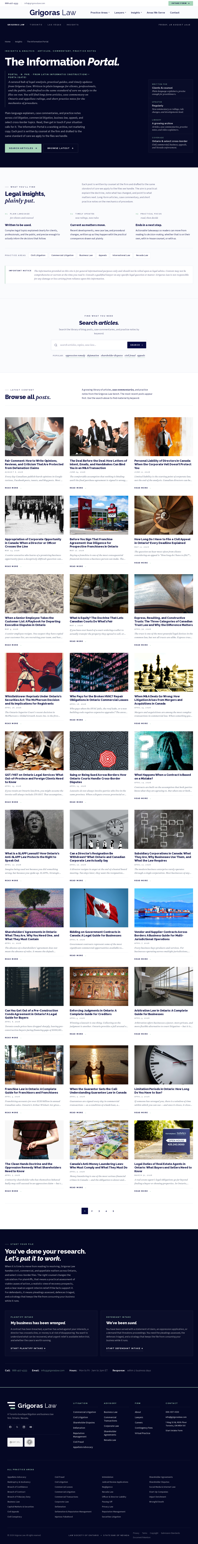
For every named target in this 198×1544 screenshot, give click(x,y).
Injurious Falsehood (64, 1516)
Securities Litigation (111, 1516)
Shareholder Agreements (110, 1433)
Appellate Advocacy (83, 1447)
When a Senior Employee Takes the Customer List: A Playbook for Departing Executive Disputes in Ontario (32, 621)
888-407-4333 (19, 1370)
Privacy (136, 1533)
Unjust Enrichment (157, 1496)
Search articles (23, 148)
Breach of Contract (16, 1491)
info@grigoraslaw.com (53, 1370)
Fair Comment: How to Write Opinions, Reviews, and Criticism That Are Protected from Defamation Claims (34, 464)
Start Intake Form (174, 1430)
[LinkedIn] (24, 1427)
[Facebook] (10, 1427)
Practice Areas (100, 12)
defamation (93, 355)
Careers (139, 1422)
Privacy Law (107, 1506)
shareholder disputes (112, 355)
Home (8, 41)
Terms (144, 1533)
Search (135, 345)
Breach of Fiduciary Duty (18, 1496)
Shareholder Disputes (84, 1422)
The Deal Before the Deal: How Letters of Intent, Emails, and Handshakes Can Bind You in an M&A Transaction (98, 464)
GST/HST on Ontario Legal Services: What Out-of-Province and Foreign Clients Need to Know (34, 778)
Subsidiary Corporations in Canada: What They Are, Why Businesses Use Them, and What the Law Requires (162, 857)
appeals (141, 355)
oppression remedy (75, 355)
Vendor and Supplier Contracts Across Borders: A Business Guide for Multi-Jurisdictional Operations (160, 935)
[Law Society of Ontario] (15, 1442)
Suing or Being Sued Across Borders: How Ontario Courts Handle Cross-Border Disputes (98, 778)
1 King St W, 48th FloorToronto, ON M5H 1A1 (176, 1424)
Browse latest (60, 148)
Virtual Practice (142, 1433)
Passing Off (107, 1501)
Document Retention (142, 1537)
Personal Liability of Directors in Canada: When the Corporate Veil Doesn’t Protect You (162, 464)
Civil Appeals (13, 1511)
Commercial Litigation (62, 255)
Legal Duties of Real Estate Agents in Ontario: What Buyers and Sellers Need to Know (163, 1167)
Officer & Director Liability (114, 1496)
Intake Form (181, 3)
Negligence (107, 1487)
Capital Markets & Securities (20, 1506)
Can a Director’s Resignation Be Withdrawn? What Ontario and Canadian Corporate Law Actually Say (97, 857)
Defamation (79, 1428)
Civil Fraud (78, 1442)
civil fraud (130, 355)
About (138, 1412)
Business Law (86, 255)
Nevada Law (142, 255)
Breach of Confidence (17, 1487)
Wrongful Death (156, 1501)
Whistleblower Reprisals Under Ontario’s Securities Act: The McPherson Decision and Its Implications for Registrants (33, 700)
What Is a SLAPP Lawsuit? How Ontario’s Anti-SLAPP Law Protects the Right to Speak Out (32, 857)
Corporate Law (111, 1426)
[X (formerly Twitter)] (17, 1427)
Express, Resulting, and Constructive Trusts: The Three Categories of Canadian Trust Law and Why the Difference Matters (163, 621)
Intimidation (107, 1477)
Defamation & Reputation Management (73, 1511)
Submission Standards (170, 1533)
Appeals (103, 255)
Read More (11, 488)
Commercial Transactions (110, 1419)
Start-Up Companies (158, 1491)
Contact (174, 12)
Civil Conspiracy (14, 1516)
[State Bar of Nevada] (29, 1442)
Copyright (154, 1533)
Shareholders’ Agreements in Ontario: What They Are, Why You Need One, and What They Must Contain (32, 935)
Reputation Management (79, 1435)
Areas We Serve (156, 12)
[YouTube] (30, 1427)
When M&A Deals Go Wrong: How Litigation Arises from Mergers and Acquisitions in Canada (158, 700)
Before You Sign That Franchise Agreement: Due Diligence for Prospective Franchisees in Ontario (94, 543)
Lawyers (120, 12)
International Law (121, 255)
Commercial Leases (64, 1487)
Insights (136, 12)
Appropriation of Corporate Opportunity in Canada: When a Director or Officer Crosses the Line (33, 543)
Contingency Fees (144, 1428)
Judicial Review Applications (115, 1482)
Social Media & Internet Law (162, 1487)
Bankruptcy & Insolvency (18, 1482)
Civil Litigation (38, 255)
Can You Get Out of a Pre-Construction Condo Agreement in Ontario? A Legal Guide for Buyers (31, 1014)
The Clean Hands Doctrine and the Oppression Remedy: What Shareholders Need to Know (33, 1167)
